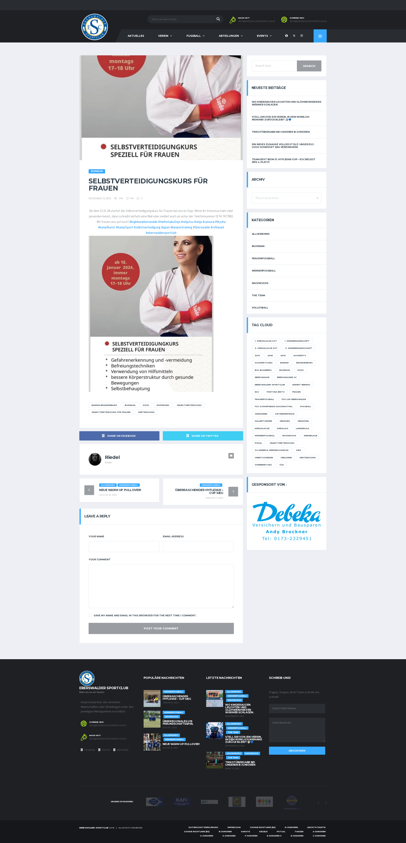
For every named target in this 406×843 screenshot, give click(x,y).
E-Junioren (297, 836)
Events (262, 35)
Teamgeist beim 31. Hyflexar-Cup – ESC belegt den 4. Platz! (283, 161)
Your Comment (100, 559)
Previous (318, 803)
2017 (257, 355)
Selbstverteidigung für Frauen (111, 412)
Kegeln (263, 831)
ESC (257, 392)
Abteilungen (229, 35)
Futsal (281, 831)
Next (325, 803)
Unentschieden (264, 457)
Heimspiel (303, 421)
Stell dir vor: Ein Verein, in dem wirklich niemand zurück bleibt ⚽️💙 (280, 118)
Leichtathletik (316, 827)
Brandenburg (304, 362)
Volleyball (260, 307)
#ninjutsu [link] (187, 222)
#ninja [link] (198, 222)
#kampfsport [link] (124, 227)
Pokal (258, 443)
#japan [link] (165, 227)
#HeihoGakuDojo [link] (169, 222)
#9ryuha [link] (220, 222)
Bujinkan (130, 405)
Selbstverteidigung (189, 405)
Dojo (146, 405)
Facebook (89, 750)
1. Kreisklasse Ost (266, 341)
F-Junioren (251, 836)
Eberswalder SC (287, 377)
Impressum (234, 827)
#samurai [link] (208, 222)
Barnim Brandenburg (104, 405)
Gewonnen (261, 414)
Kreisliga (282, 428)
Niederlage (310, 435)
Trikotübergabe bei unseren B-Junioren (281, 131)
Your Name (96, 536)
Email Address (173, 536)
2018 (270, 355)
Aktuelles (136, 35)
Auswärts (299, 355)
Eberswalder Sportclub (270, 384)
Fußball (305, 406)
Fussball (194, 35)
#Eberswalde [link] (201, 227)
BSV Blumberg (263, 370)
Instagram (122, 750)
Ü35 (282, 465)
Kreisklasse (262, 428)
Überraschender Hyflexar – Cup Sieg (199, 491)
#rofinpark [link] (217, 227)
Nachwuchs (260, 283)
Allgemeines (261, 233)
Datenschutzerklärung (203, 827)
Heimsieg (285, 421)
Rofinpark (163, 405)
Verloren (286, 457)
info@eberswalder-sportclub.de (256, 21)
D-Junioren (291, 827)
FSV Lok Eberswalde (294, 399)
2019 (283, 355)
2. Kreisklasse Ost (266, 348)
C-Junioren (319, 836)
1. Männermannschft (297, 341)
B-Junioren (225, 831)
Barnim (284, 362)
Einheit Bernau (301, 384)
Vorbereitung (263, 465)
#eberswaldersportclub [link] (161, 233)
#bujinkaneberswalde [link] (143, 222)
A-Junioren (319, 831)
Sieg (298, 450)
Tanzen (299, 831)
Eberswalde (262, 377)
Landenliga (302, 428)
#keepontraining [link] (181, 227)
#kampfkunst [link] (106, 227)
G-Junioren (206, 836)
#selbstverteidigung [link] (147, 227)
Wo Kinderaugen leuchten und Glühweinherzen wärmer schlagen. (286, 103)
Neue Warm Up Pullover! (120, 490)
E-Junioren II (274, 836)
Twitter (105, 750)
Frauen (296, 392)
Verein (163, 35)
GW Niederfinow (284, 414)
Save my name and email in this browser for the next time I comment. (145, 615)
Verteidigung (146, 412)
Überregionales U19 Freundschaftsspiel (178, 722)
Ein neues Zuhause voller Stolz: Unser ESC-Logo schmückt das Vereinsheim (283, 146)
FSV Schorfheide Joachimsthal (273, 406)
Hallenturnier (263, 421)
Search (309, 66)
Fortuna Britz (276, 392)
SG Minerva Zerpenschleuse (271, 450)
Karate (245, 831)
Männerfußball (264, 270)
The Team (258, 295)
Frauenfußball (263, 258)
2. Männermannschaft (298, 348)
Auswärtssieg (264, 362)
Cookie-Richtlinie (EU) (263, 827)
